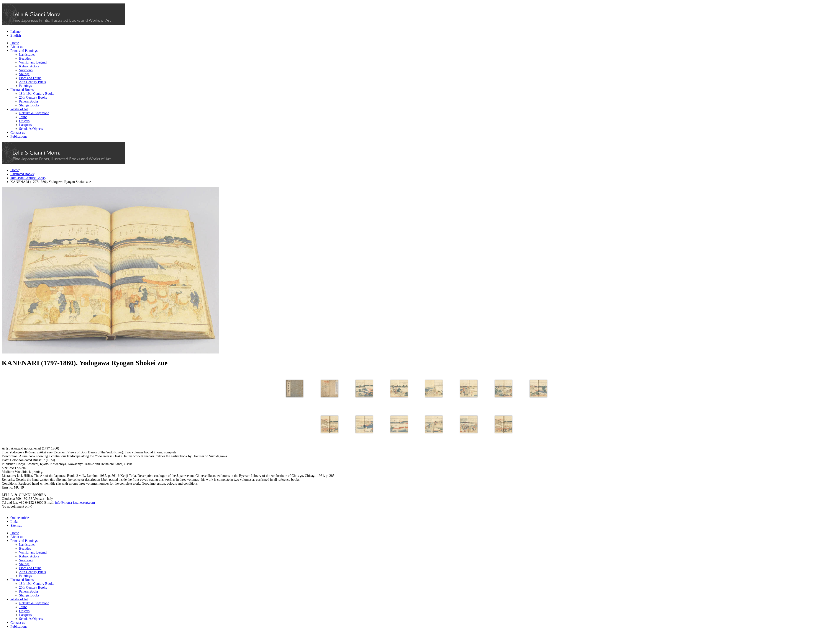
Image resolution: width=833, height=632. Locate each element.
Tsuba (23, 117)
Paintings (25, 86)
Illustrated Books (22, 89)
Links (14, 521)
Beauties (25, 58)
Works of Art (19, 109)
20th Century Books (33, 97)
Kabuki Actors (29, 66)
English (15, 35)
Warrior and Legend (33, 62)
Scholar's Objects (31, 128)
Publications (18, 136)
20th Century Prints (32, 82)
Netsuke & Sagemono (34, 113)
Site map (16, 525)
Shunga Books (29, 105)
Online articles (20, 518)
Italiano (15, 31)
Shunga (24, 74)
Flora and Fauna (30, 78)
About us (16, 47)
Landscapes (27, 54)
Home (14, 43)
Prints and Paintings (24, 50)
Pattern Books (28, 101)
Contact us (17, 132)
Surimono (26, 70)
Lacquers (25, 125)
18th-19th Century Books (36, 93)
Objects (24, 121)
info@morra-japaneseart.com (75, 502)
